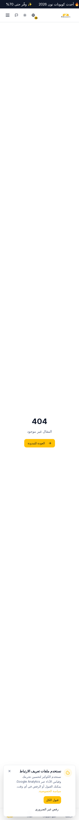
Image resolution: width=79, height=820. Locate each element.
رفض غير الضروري (47, 809)
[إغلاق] (9, 771)
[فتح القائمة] (7, 15)
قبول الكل (52, 800)
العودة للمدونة (36, 443)
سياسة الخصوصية (50, 791)
